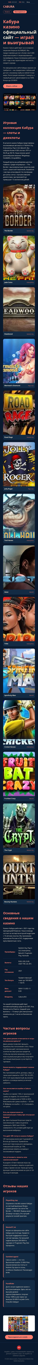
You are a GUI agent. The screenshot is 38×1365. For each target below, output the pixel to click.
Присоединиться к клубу (19, 1337)
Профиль (7, 12)
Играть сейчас (13, 86)
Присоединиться (20, 12)
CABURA (8, 6)
